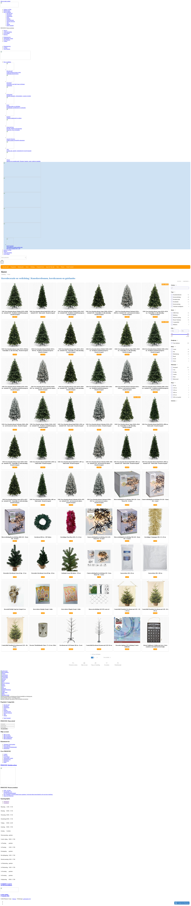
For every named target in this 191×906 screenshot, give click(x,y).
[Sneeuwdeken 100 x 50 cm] (127, 558)
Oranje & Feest (10, 20)
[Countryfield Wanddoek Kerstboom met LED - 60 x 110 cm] (155, 594)
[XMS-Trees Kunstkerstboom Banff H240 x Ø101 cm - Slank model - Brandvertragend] (42, 446)
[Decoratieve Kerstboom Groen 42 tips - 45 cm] (14, 558)
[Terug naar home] (10, 7)
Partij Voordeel (10, 25)
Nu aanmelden (4, 728)
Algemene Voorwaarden (9, 744)
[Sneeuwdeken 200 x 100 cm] (155, 558)
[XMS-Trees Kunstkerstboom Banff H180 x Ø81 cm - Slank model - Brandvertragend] (42, 484)
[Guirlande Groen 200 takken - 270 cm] (71, 558)
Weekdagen (6, 801)
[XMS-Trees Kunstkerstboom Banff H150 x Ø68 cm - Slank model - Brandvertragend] (155, 409)
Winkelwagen (7, 10)
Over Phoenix (7, 39)
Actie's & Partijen (8, 32)
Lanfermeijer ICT (27, 899)
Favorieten (106, 665)
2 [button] (94, 657)
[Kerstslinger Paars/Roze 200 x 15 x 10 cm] (71, 522)
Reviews (6, 34)
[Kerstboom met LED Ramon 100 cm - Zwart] (71, 630)
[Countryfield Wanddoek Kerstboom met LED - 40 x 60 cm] (14, 630)
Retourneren (6, 748)
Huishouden (9, 16)
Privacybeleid (7, 745)
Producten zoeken (73, 665)
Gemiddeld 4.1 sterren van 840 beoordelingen (6, 884)
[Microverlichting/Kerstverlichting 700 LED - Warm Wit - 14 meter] (127, 522)
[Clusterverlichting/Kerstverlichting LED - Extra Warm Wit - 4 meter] (99, 558)
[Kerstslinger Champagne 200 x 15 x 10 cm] (155, 522)
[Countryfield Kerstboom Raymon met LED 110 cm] (99, 630)
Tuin (8, 22)
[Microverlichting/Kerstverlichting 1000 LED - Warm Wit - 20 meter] (14, 522)
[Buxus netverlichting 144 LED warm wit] (99, 594)
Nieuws (5, 30)
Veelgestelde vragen (8, 38)
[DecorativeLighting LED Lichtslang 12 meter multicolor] (127, 630)
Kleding (8, 18)
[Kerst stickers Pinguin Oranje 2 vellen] (71, 594)
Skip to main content (5, 1)
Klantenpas (6, 761)
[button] (107, 657)
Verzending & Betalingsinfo (10, 747)
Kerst (8, 17)
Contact (5, 41)
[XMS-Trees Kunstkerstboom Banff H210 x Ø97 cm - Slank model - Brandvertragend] (71, 446)
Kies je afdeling (7, 12)
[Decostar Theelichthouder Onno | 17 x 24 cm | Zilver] (42, 630)
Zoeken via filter (7, 9)
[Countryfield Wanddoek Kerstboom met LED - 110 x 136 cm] (127, 594)
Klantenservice (7, 37)
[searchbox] (14, 257)
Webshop (3, 274)
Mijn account (84, 665)
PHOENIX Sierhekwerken (9, 765)
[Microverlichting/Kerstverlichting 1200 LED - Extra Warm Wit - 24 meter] (127, 484)
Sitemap (14, 899)
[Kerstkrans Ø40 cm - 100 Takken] (42, 522)
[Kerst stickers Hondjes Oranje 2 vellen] (42, 594)
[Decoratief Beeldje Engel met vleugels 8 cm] (14, 594)
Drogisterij (9, 14)
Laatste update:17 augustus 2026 (5, 895)
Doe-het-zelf (9, 13)
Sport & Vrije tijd (11, 21)
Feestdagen (6, 803)
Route (5, 762)
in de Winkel (7, 33)
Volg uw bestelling (95, 665)
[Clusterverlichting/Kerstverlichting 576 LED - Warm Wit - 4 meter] (155, 484)
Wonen (8, 24)
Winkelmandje (118, 665)
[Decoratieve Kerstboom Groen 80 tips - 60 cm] (42, 558)
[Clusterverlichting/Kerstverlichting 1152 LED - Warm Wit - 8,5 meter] (99, 522)
